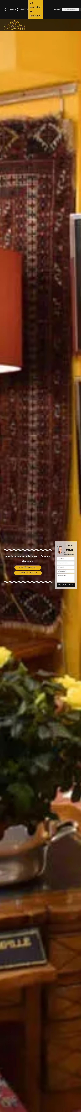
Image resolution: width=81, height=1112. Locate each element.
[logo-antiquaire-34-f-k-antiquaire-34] (14, 25)
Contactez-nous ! (28, 573)
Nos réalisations (28, 568)
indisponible (10, 9)
